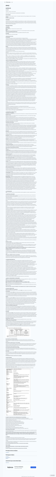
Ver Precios (33, 467)
